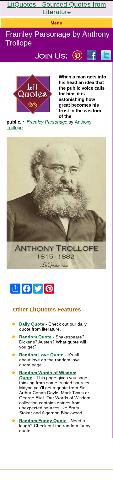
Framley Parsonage (47, 122)
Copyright (44, 453)
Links (35, 445)
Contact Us (73, 445)
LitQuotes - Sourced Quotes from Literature (56, 8)
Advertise (97, 442)
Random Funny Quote (43, 420)
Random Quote (35, 336)
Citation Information (21, 442)
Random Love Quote (41, 354)
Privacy (52, 445)
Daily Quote (31, 324)
